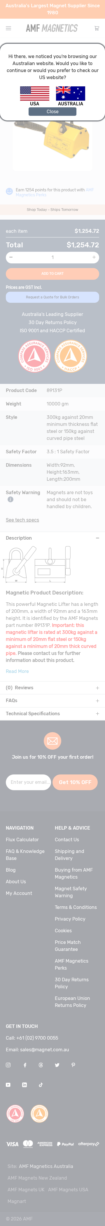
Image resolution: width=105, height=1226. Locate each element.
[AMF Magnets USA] (37, 104)
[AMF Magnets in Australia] (70, 104)
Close (53, 111)
